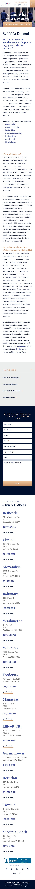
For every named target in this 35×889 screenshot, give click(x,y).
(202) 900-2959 (9, 662)
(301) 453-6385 (9, 554)
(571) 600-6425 (9, 792)
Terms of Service (16, 886)
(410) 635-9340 (9, 608)
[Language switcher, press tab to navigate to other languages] (8, 4)
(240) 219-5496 (9, 765)
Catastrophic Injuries (10, 384)
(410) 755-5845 (9, 741)
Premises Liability (9, 397)
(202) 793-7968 (9, 527)
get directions (8, 532)
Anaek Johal (10, 139)
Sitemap (7, 886)
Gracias (18, 349)
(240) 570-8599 (9, 687)
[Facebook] (6, 870)
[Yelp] (28, 870)
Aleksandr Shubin (12, 127)
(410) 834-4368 (9, 819)
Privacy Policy (26, 886)
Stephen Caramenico (13, 133)
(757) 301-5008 (9, 846)
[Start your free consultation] (32, 3)
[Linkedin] (17, 870)
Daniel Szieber (10, 136)
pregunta (21, 346)
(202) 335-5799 (9, 635)
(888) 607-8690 (20, 5)
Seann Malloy (10, 124)
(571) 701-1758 (8, 581)
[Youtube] (14, 874)
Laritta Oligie (10, 130)
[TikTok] (20, 874)
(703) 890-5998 (9, 714)
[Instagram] (22, 870)
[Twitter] (11, 870)
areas (9, 187)
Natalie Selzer (10, 142)
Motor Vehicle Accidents (11, 391)
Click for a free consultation (17, 24)
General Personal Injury (11, 378)
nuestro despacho (23, 121)
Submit (17, 483)
